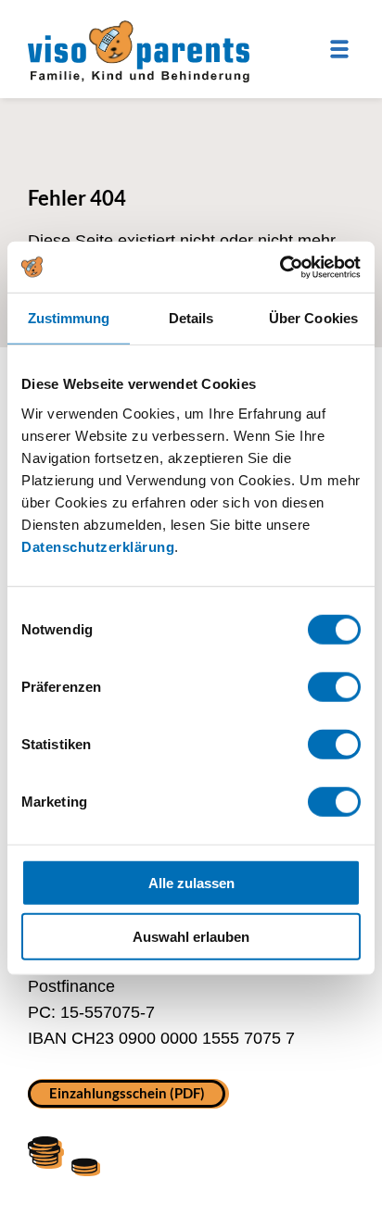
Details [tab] (191, 318)
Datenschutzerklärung (97, 546)
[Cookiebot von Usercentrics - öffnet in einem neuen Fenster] (279, 267)
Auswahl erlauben (191, 937)
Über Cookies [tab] (313, 318)
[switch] (334, 686)
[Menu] (339, 49)
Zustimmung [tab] (69, 318)
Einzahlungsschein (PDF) (127, 1092)
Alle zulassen (191, 882)
